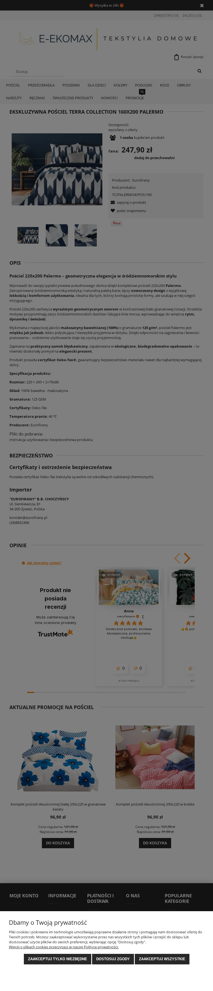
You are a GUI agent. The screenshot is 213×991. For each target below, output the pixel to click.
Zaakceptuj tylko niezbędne (57, 959)
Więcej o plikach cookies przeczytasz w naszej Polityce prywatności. (64, 946)
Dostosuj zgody (113, 959)
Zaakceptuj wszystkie (162, 959)
